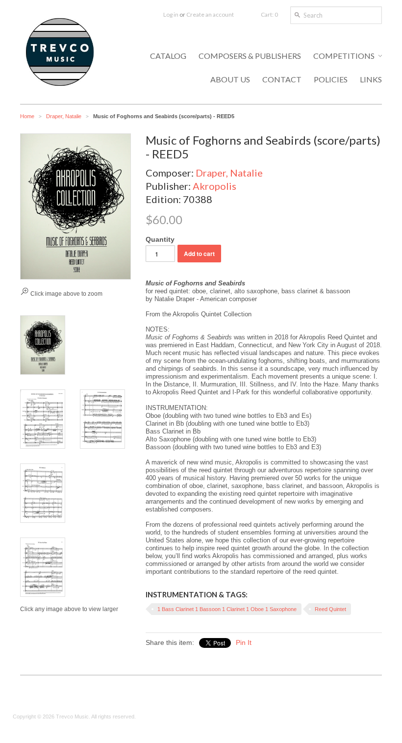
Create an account (210, 14)
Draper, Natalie (63, 116)
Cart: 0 (269, 14)
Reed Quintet (330, 609)
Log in (170, 14)
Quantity (160, 239)
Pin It (243, 642)
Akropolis (214, 186)
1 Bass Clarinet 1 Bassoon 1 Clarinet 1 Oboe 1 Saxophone (227, 609)
